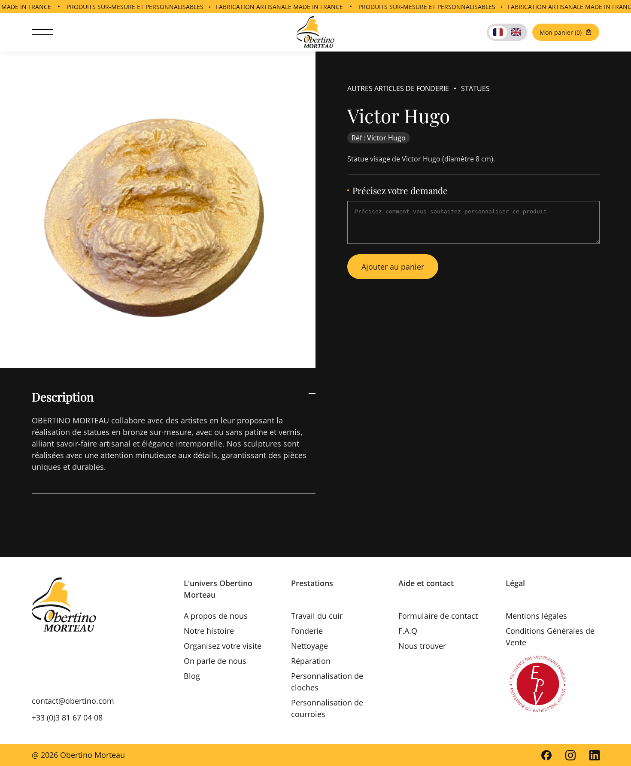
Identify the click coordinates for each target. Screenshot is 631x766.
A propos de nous (216, 616)
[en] (516, 32)
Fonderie (307, 631)
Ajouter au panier (392, 266)
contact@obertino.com (73, 701)
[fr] (498, 32)
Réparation (311, 661)
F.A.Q (407, 631)
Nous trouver (422, 646)
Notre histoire (209, 631)
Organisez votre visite (222, 646)
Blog (192, 676)
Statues (475, 88)
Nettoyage (309, 646)
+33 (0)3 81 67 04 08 (67, 717)
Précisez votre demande (400, 190)
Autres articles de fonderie (398, 88)
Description (63, 396)
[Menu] (42, 32)
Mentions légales (536, 616)
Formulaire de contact (438, 616)
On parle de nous (215, 661)
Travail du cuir (317, 616)
